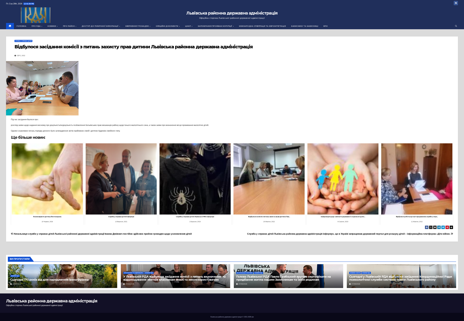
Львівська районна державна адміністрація (232, 13)
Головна (21, 26)
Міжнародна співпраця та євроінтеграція (262, 26)
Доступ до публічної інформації (100, 26)
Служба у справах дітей (23, 41)
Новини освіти (355, 273)
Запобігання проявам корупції (215, 26)
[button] (456, 26)
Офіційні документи (167, 26)
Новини (52, 26)
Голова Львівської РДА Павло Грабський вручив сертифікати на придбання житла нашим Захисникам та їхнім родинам (283, 278)
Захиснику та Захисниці (304, 26)
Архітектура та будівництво (133, 273)
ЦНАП (188, 26)
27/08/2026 (17, 284)
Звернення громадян (137, 26)
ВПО (325, 26)
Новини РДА (15, 276)
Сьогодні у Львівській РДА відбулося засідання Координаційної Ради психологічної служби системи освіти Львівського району (400, 278)
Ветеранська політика (244, 273)
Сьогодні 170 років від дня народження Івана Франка (49, 279)
